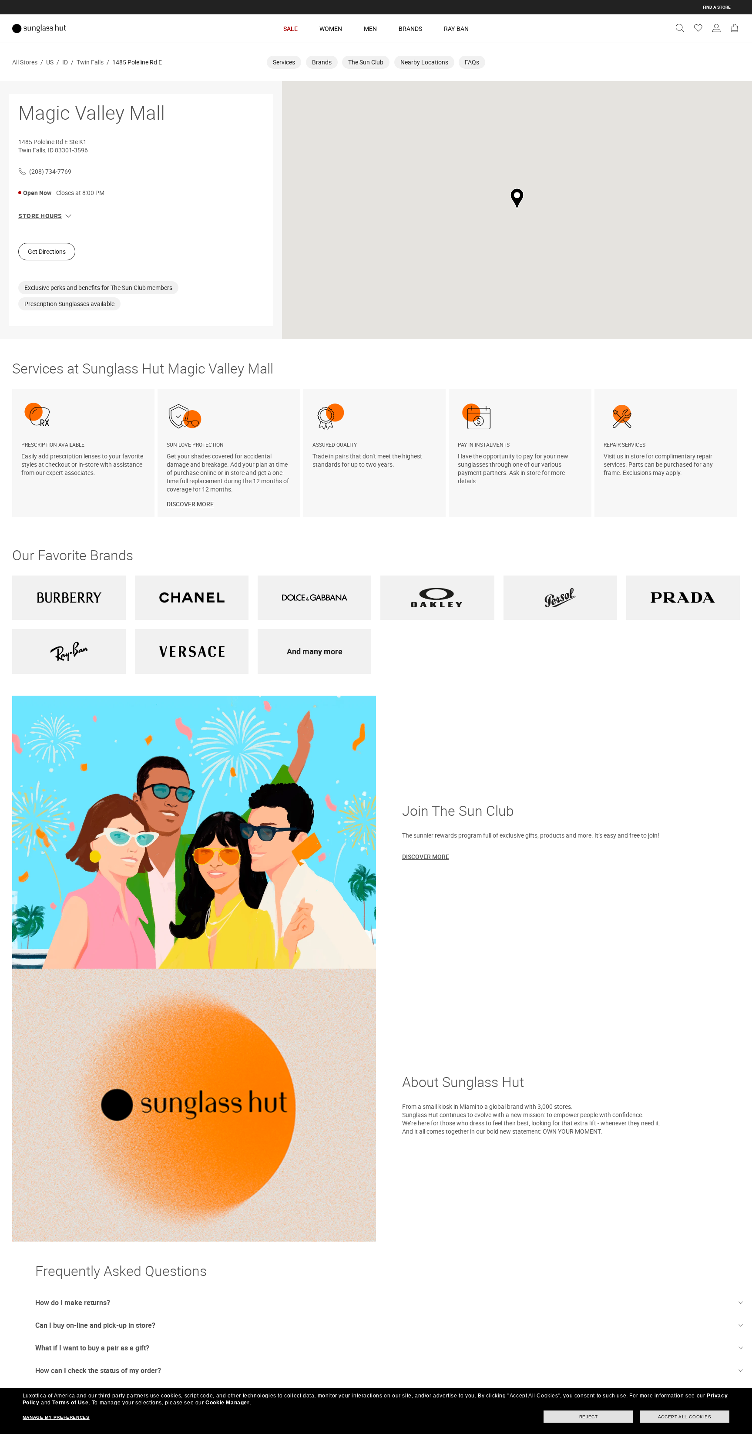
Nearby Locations (424, 62)
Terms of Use (70, 1403)
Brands (410, 28)
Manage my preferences (56, 1417)
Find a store (717, 7)
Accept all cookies (685, 1416)
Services (284, 62)
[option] (85, 453)
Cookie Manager (227, 1403)
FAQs (472, 62)
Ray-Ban (456, 28)
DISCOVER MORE (190, 504)
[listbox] (376, 453)
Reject (588, 1416)
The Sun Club (365, 62)
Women (330, 28)
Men (370, 28)
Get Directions (47, 251)
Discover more (425, 856)
